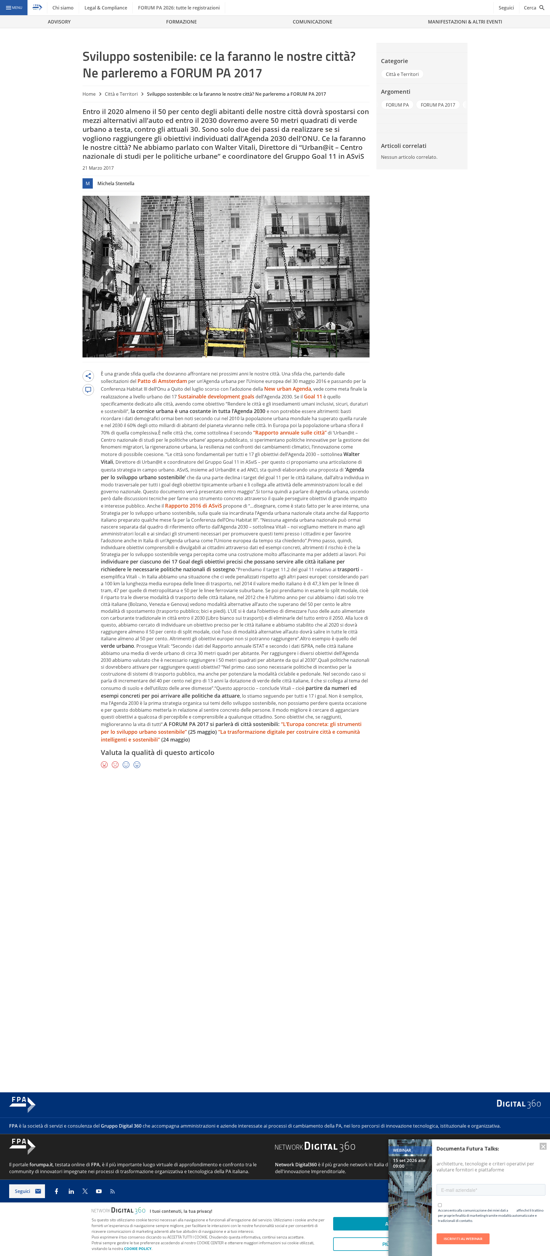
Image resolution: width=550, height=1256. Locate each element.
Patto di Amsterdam (162, 380)
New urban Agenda (287, 388)
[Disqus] (274, 856)
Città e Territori (121, 94)
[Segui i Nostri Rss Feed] (112, 1191)
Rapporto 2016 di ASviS (193, 505)
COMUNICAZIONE (312, 22)
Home (89, 94)
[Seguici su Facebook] (56, 1191)
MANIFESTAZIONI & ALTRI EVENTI (465, 22)
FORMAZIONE (181, 22)
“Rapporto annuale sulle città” (290, 432)
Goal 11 (313, 396)
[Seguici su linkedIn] (71, 1191)
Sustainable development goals (216, 396)
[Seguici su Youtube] (98, 1191)
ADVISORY (59, 22)
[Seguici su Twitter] (85, 1191)
